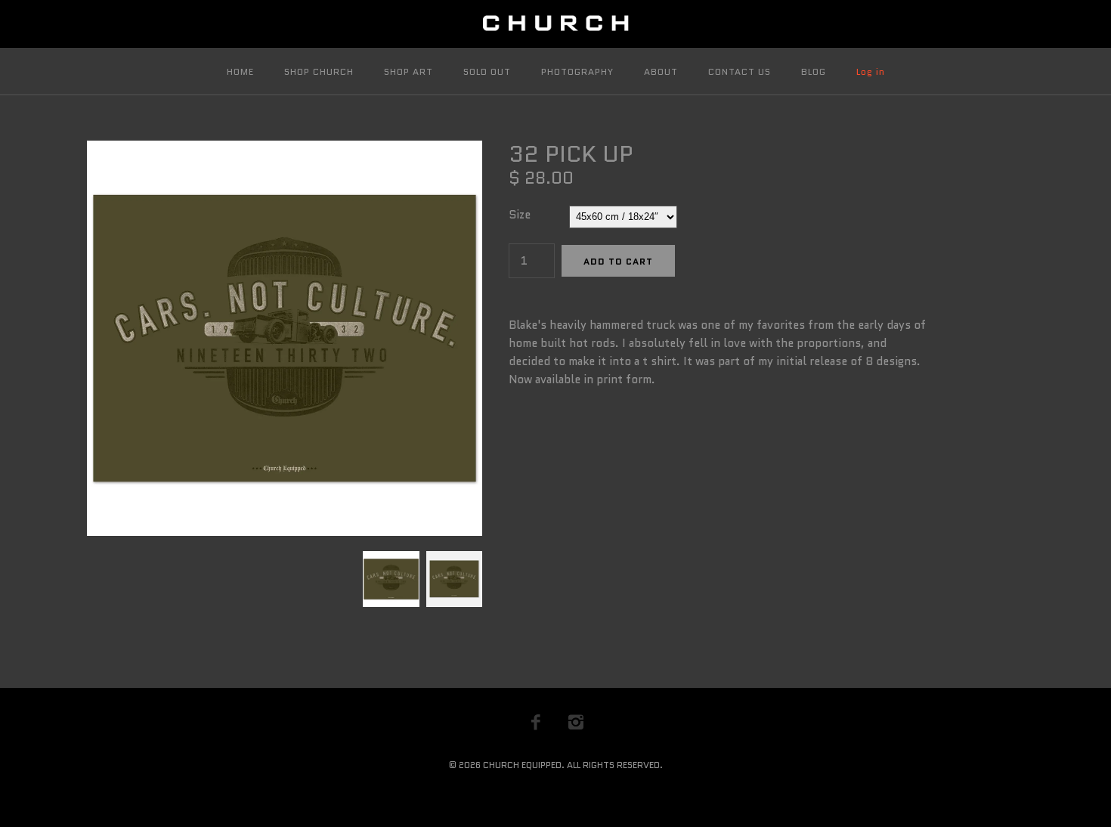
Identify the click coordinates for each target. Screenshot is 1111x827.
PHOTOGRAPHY (577, 71)
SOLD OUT (487, 71)
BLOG (813, 71)
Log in (870, 71)
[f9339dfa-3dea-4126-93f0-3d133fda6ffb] (284, 149)
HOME (240, 71)
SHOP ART (408, 71)
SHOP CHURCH (319, 71)
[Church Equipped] (555, 24)
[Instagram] (576, 722)
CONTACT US (739, 71)
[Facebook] (536, 722)
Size (520, 214)
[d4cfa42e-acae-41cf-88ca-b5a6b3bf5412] (452, 560)
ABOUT (661, 71)
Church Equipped (522, 764)
